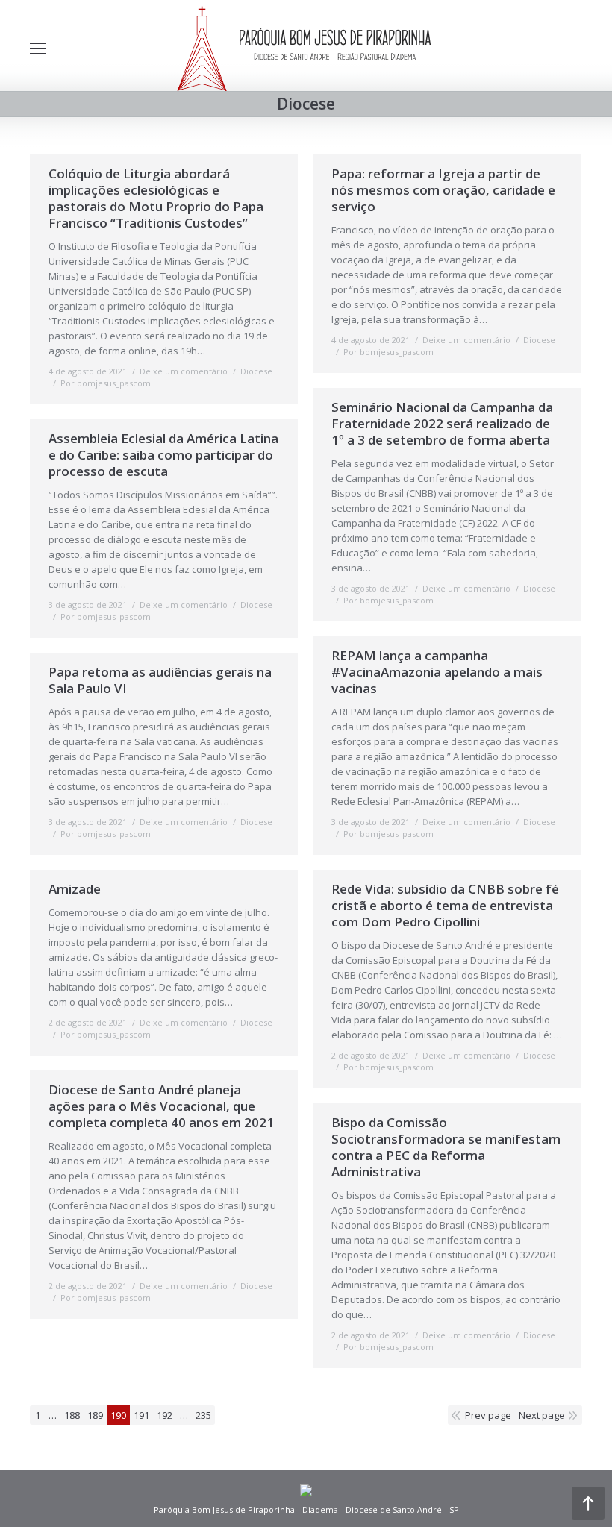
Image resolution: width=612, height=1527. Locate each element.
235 (203, 1415)
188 (72, 1415)
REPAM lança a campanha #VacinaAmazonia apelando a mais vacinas (437, 672)
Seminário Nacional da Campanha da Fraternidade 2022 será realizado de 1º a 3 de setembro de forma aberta (442, 423)
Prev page (488, 1415)
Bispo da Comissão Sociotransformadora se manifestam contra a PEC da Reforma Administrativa (446, 1147)
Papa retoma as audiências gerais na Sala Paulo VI (160, 680)
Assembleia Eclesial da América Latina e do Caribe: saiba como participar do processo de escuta (163, 455)
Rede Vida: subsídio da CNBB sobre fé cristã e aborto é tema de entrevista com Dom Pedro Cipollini (445, 905)
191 (141, 1415)
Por (105, 383)
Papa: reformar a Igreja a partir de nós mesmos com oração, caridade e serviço (443, 190)
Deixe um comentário (184, 371)
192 (164, 1415)
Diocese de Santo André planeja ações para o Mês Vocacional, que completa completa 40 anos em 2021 (161, 1106)
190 (118, 1415)
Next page (542, 1415)
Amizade (75, 889)
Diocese (256, 371)
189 (95, 1415)
